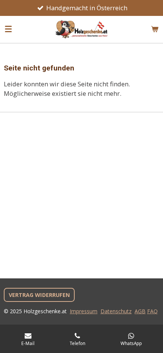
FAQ (152, 311)
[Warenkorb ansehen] (154, 29)
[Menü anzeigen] (8, 29)
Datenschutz (116, 311)
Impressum (83, 311)
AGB (140, 311)
